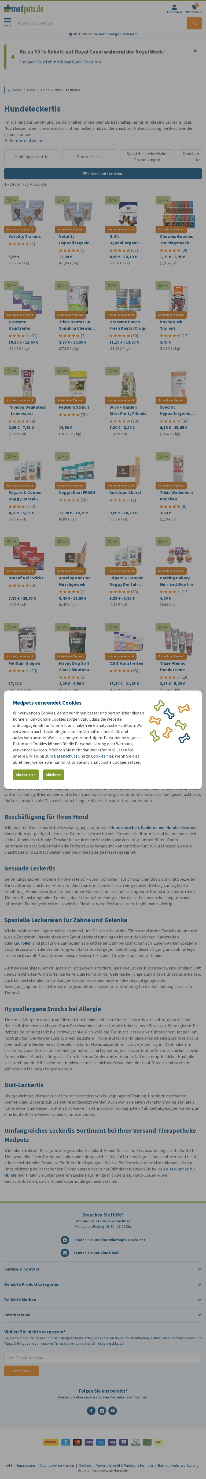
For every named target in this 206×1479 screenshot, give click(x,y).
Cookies (98, 756)
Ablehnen (53, 774)
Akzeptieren (26, 774)
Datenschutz (66, 756)
